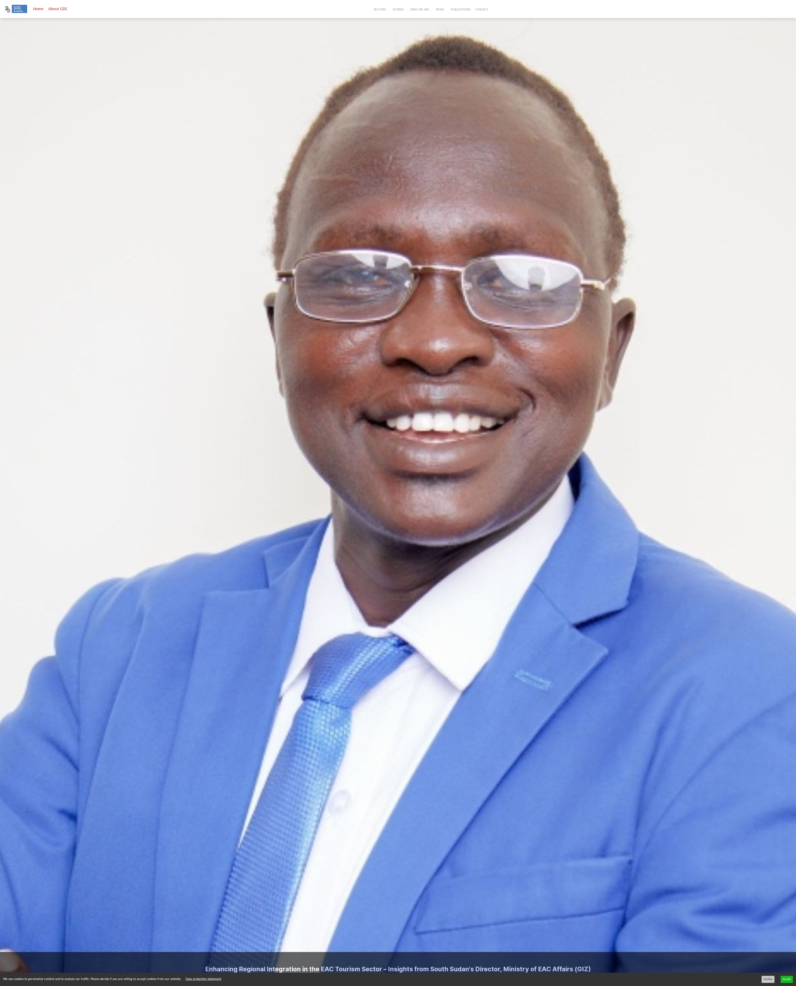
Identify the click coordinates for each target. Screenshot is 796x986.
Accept (787, 979)
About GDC (58, 9)
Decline (768, 979)
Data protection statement (203, 979)
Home (38, 9)
